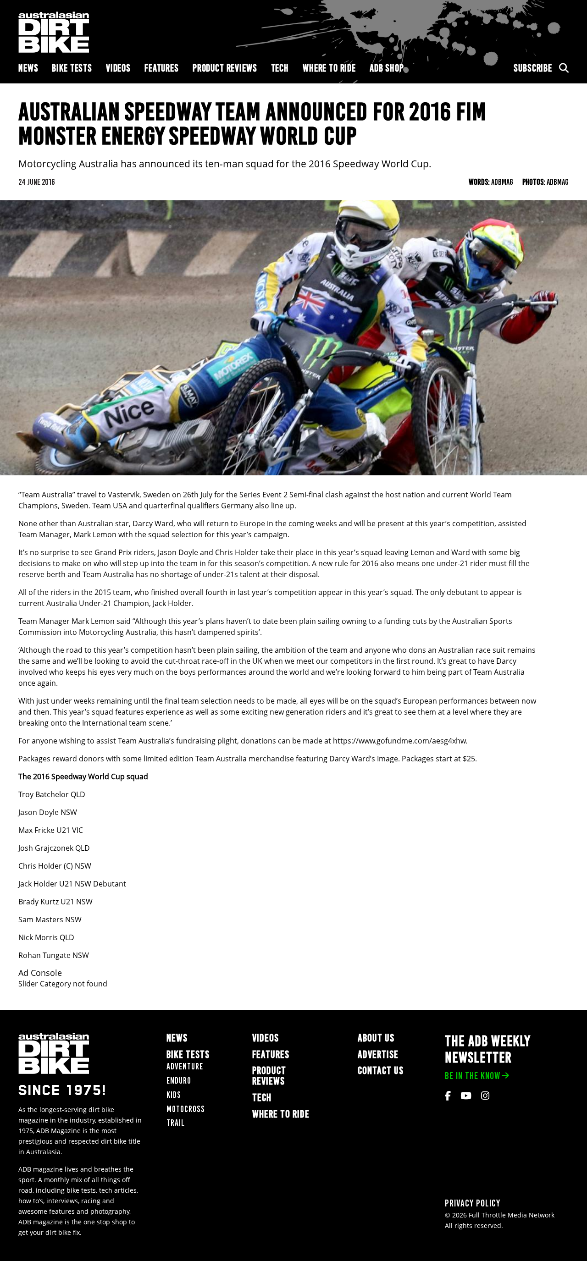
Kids (173, 1095)
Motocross (185, 1109)
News (28, 68)
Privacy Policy (472, 1203)
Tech (280, 68)
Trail (175, 1123)
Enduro (178, 1080)
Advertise (378, 1054)
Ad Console (40, 973)
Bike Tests (72, 68)
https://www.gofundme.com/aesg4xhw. (400, 741)
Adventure (184, 1066)
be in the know (472, 1075)
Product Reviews (225, 68)
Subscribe (533, 68)
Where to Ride (329, 68)
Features (161, 68)
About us (376, 1038)
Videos (118, 68)
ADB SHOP (387, 68)
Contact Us (381, 1070)
